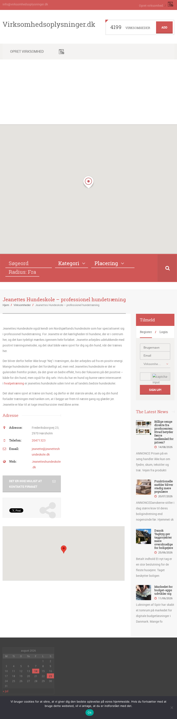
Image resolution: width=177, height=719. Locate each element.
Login (164, 332)
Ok (90, 712)
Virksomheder (22, 305)
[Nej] (171, 707)
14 (35, 671)
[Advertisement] (88, 92)
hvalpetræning (14, 383)
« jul (5, 691)
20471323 (39, 440)
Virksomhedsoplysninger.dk (49, 24)
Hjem (6, 305)
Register (146, 332)
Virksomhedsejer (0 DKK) (153, 364)
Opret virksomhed (151, 5)
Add (164, 27)
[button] (88, 182)
